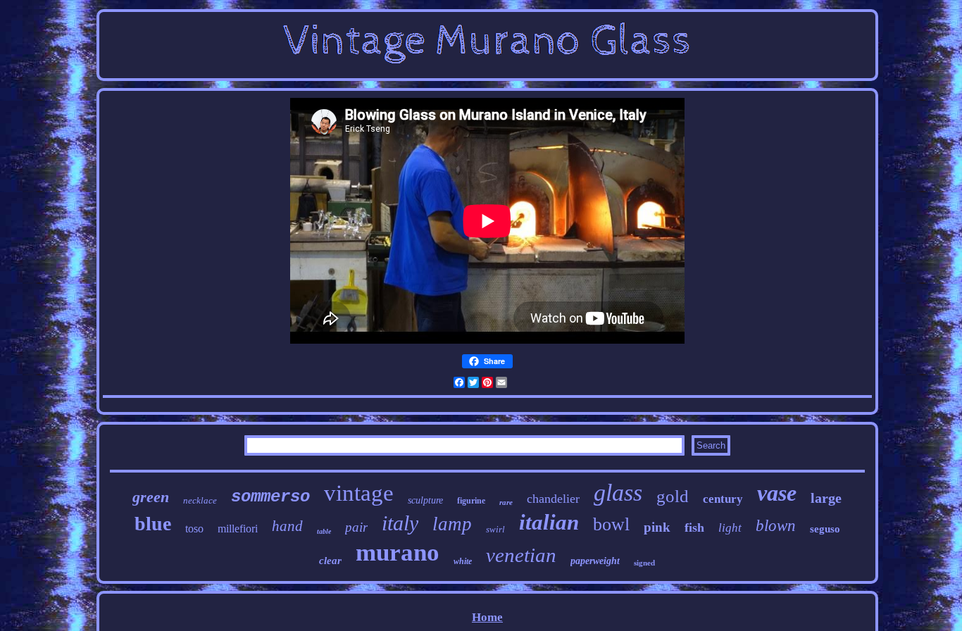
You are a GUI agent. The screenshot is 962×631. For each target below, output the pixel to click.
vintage (359, 493)
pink (657, 527)
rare (506, 502)
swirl (495, 529)
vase (777, 493)
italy (400, 523)
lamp (452, 524)
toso (194, 529)
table (324, 531)
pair (356, 527)
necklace (200, 500)
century (723, 499)
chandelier (553, 499)
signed (644, 562)
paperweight (595, 561)
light (730, 528)
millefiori (238, 529)
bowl (611, 524)
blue (153, 524)
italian (549, 522)
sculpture (425, 500)
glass (618, 493)
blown (776, 526)
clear (330, 560)
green (150, 497)
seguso (825, 529)
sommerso (270, 496)
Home (487, 617)
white (463, 561)
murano (397, 552)
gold (672, 496)
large (826, 498)
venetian (521, 555)
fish (694, 527)
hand (287, 526)
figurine (471, 501)
